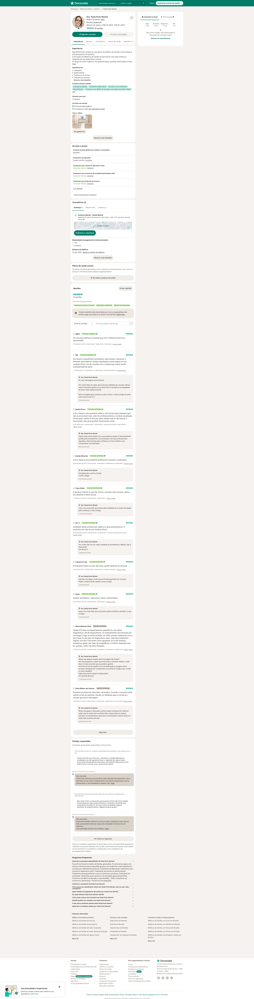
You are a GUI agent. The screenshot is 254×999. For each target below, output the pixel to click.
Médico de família (93, 19)
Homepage (74, 9)
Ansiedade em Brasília (118, 931)
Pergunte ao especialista (108, 971)
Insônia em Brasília (117, 924)
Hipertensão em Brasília (119, 928)
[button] (103, 861)
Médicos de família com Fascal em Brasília (163, 928)
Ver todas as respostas (103, 839)
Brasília (127, 217)
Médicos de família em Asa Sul (83, 921)
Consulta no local (150, 17)
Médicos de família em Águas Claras (85, 935)
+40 (73, 92)
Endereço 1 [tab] (78, 207)
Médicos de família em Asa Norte (84, 924)
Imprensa (74, 981)
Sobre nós (74, 971)
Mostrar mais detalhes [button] (82, 80)
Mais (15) (113, 938)
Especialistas (104, 964)
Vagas (81, 976)
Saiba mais (34, 994)
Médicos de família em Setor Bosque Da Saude (89, 931)
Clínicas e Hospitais (106, 967)
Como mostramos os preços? (85, 195)
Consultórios (100, 41)
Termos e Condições (78, 979)
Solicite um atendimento (160, 38)
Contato (74, 974)
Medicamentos (105, 974)
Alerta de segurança (135, 979)
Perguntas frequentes (107, 981)
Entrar (152, 3)
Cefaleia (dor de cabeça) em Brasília (123, 935)
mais (74, 64)
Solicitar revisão (117, 344)
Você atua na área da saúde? (168, 3)
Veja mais (107, 733)
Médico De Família (86, 9)
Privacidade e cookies (79, 964)
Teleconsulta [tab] (90, 207)
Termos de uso (133, 976)
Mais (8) (75, 938)
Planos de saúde (114, 41)
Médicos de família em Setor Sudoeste (86, 928)
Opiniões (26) (129, 41)
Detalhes (76, 152)
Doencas (102, 979)
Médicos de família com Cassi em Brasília (163, 921)
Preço (130, 964)
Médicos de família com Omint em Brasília (163, 931)
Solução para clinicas (136, 969)
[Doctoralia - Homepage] (83, 3)
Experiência (78, 41)
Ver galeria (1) (79, 131)
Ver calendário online (97, 109)
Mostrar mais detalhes (104, 138)
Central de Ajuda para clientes (139, 981)
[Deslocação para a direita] (133, 41)
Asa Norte (121, 217)
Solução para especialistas (138, 967)
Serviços (89, 41)
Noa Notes (134, 971)
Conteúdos (132, 974)
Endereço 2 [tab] (102, 207)
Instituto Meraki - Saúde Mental (90, 215)
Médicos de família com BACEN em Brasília (164, 924)
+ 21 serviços (78, 188)
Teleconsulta (166, 17)
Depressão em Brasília (118, 921)
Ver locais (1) (87, 106)
